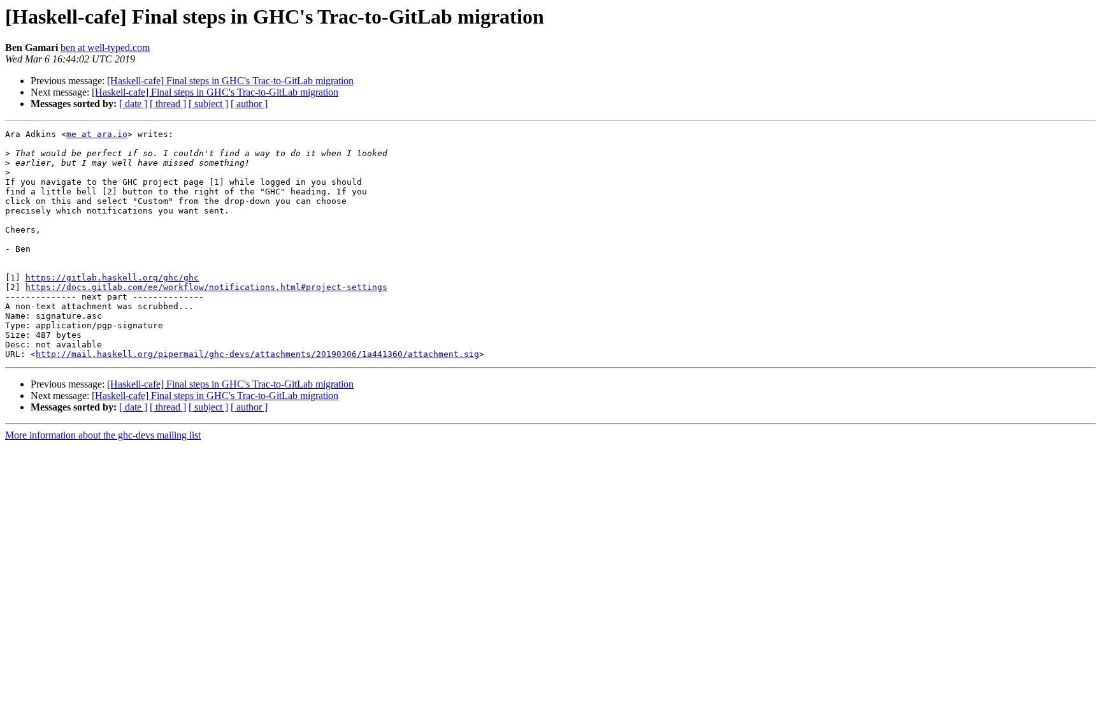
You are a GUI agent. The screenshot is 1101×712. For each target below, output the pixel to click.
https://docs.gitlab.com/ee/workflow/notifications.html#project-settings (206, 287)
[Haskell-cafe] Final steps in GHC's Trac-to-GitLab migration (230, 80)
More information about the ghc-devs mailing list (103, 435)
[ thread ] (168, 103)
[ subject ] (208, 103)
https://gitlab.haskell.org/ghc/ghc (112, 277)
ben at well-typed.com (105, 47)
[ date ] (133, 103)
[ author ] (249, 103)
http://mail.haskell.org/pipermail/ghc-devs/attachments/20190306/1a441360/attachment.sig (257, 354)
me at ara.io (96, 134)
